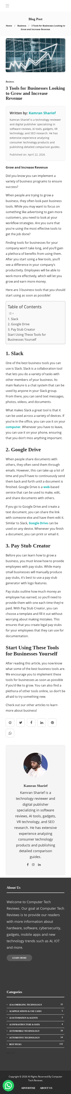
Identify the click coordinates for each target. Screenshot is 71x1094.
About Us (46, 1088)
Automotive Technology (36, 1037)
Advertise (28, 1088)
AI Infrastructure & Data (36, 1024)
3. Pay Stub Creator (21, 329)
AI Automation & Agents (36, 1017)
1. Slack (13, 319)
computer (13, 427)
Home (9, 25)
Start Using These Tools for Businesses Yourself (27, 337)
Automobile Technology (36, 1030)
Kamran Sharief (42, 113)
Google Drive (38, 523)
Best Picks (36, 1044)
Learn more (19, 958)
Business (21, 25)
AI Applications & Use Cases (36, 1011)
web (46, 487)
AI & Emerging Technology (36, 1004)
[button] (8, 1085)
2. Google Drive (19, 324)
